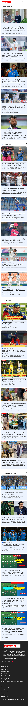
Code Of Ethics (4, 669)
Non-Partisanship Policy (6, 675)
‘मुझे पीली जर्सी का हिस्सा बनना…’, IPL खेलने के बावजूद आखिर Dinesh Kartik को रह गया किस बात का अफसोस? (13, 352)
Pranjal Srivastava (5, 320)
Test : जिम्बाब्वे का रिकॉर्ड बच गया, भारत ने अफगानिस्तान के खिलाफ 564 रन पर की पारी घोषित (13, 290)
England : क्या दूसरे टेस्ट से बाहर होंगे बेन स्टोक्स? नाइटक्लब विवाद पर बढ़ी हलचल (13, 189)
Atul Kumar (5, 24)
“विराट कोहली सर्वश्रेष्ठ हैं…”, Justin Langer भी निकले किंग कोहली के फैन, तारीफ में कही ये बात (13, 323)
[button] (22, 2)
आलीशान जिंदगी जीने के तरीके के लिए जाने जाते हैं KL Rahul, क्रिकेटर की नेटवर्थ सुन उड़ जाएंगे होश (13, 433)
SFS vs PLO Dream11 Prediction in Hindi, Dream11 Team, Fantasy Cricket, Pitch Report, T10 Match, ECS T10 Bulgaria (13, 572)
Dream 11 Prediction (10, 681)
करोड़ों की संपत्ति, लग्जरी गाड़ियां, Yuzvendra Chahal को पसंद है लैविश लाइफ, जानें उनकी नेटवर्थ (13, 461)
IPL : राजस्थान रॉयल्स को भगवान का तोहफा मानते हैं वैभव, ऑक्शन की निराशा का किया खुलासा (13, 239)
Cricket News (19, 681)
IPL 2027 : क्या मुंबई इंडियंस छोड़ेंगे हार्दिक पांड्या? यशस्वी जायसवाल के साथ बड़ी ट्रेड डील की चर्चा (13, 164)
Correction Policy (5, 671)
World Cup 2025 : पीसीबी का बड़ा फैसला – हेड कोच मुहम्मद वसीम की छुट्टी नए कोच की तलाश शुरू (13, 518)
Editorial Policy (4, 673)
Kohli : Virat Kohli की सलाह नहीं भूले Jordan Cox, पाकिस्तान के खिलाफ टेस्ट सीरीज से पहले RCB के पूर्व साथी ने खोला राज (14, 28)
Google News (10, 702)
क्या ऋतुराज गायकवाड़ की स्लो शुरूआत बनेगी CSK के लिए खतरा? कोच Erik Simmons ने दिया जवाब (14, 380)
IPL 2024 (3, 681)
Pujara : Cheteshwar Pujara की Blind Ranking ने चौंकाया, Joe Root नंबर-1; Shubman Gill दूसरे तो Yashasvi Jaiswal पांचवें (14, 133)
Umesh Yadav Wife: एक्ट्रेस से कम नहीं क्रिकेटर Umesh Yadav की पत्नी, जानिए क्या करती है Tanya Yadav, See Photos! (14, 405)
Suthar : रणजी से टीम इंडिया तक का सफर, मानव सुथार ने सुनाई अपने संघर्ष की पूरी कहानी (13, 264)
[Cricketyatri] (7, 2)
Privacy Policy (17, 702)
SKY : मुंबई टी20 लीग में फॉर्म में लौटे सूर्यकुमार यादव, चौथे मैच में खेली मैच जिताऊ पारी (13, 214)
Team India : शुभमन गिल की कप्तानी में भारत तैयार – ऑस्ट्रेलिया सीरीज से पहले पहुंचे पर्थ (13, 545)
